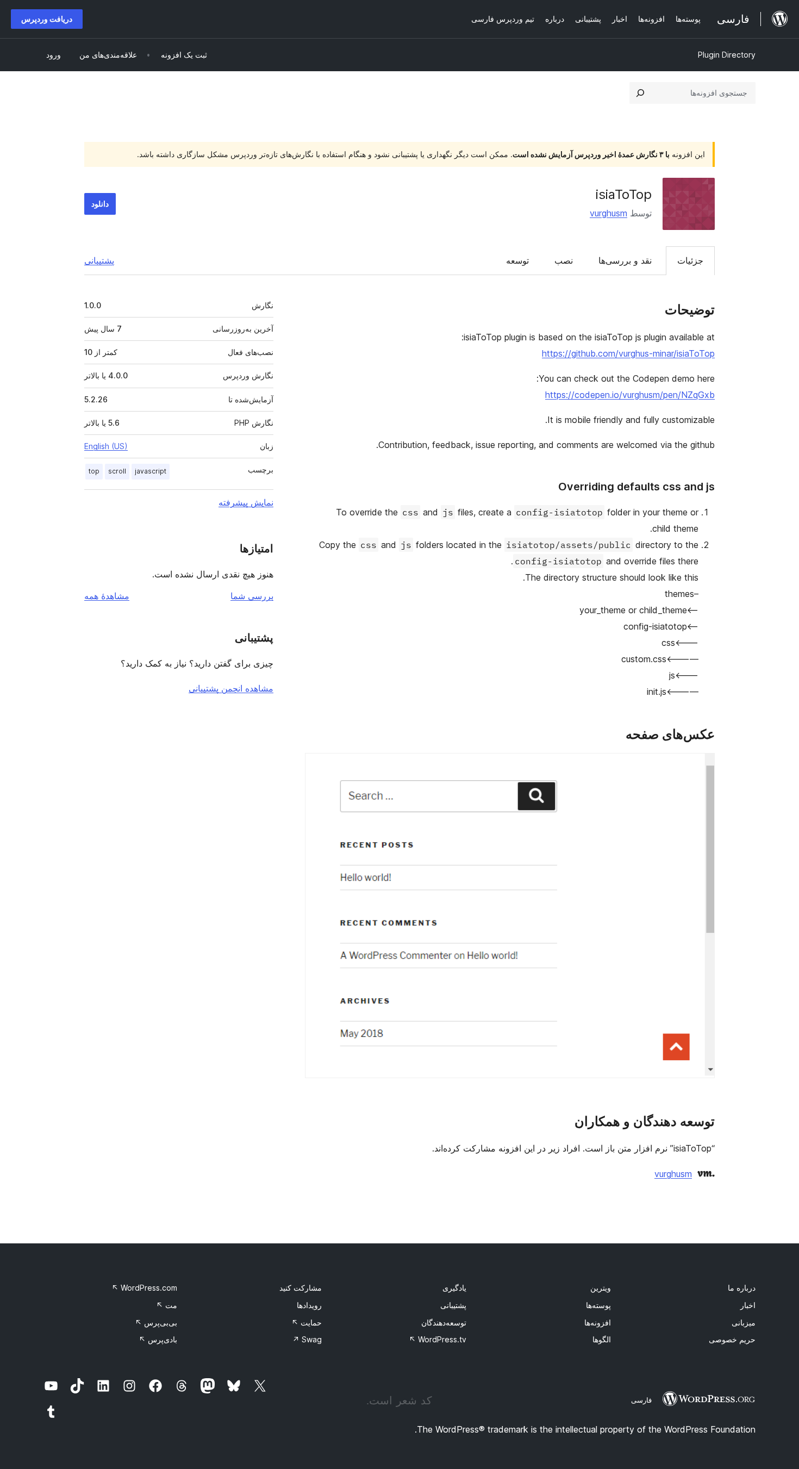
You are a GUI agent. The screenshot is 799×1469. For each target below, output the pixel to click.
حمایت (306, 1322)
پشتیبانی (99, 260)
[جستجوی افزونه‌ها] (640, 93)
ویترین (600, 1287)
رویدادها (309, 1305)
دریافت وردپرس (46, 18)
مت (166, 1305)
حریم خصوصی (732, 1339)
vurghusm (608, 213)
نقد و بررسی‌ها (625, 260)
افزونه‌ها (597, 1322)
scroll (117, 471)
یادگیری (454, 1287)
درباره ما (742, 1287)
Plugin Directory (727, 54)
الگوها (601, 1339)
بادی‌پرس (158, 1339)
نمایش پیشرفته (246, 502)
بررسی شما (251, 595)
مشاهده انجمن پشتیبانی (231, 688)
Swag (307, 1339)
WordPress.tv (437, 1339)
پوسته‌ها (598, 1305)
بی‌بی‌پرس (156, 1322)
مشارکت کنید (300, 1287)
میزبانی (744, 1322)
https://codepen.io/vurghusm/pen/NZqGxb (630, 394)
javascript (150, 471)
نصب (563, 260)
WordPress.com (144, 1287)
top (94, 471)
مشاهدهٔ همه (106, 595)
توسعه (517, 260)
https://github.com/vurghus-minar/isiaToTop (628, 353)
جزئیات (690, 260)
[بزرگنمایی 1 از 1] (700, 767)
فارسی (641, 1400)
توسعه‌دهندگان (443, 1322)
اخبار (748, 1305)
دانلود (100, 203)
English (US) (106, 446)
